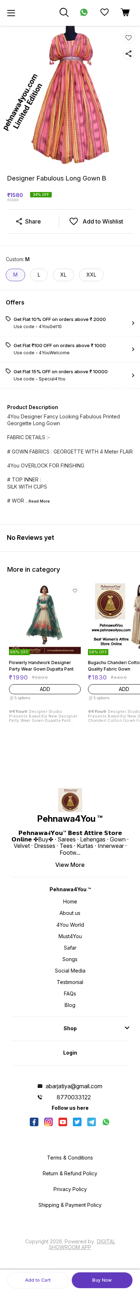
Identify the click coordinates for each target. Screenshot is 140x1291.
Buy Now (102, 1280)
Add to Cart (38, 1280)
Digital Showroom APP (82, 1244)
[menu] (11, 13)
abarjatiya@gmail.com (74, 1086)
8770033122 (74, 1097)
